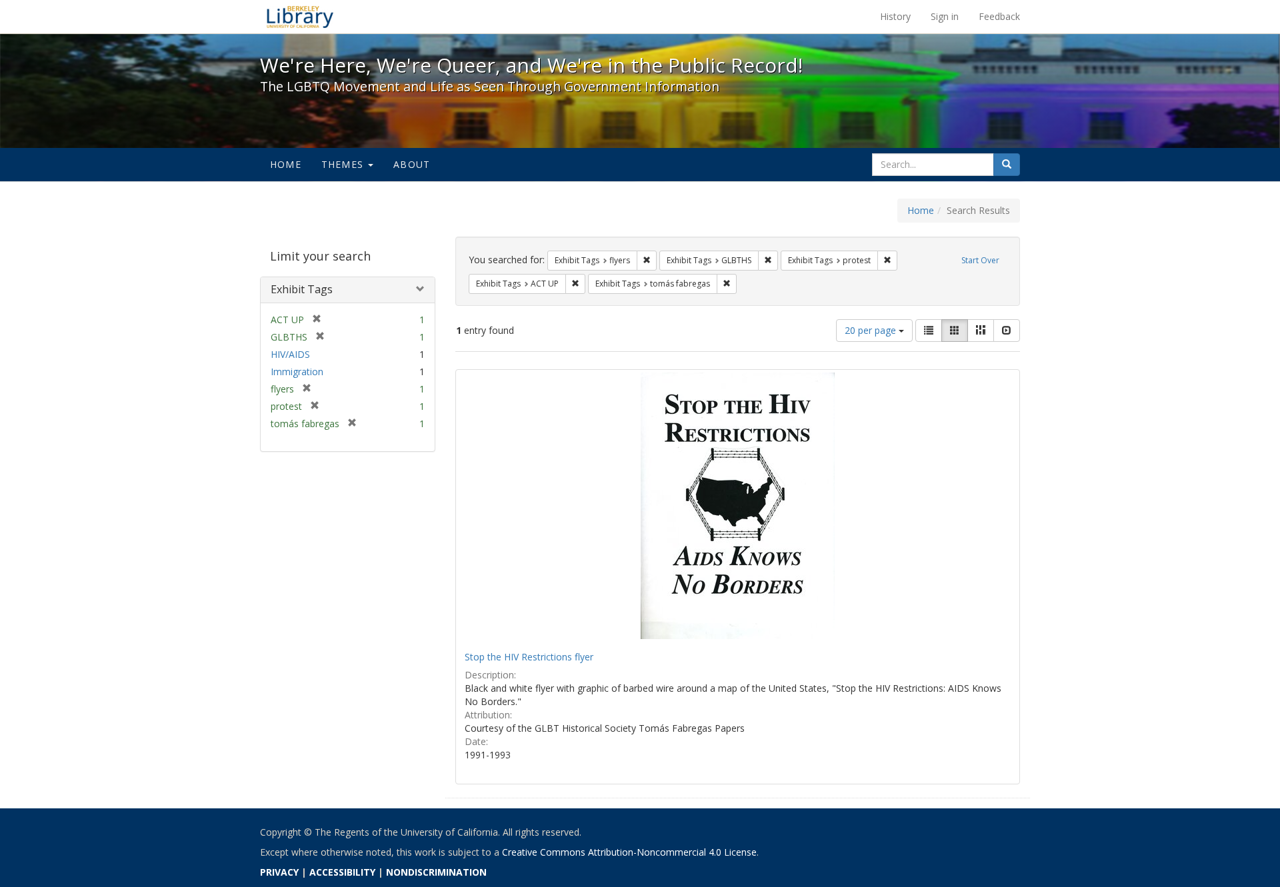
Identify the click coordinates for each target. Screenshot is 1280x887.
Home (285, 164)
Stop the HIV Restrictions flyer (529, 656)
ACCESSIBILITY (342, 872)
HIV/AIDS (290, 354)
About (411, 164)
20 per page (872, 330)
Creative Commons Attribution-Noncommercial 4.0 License (629, 852)
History (895, 16)
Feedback (999, 16)
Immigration (297, 371)
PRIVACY (279, 872)
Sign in (945, 16)
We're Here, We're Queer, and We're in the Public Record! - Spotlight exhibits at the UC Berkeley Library (300, 16)
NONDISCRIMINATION (436, 872)
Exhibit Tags (302, 289)
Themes (344, 164)
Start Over (980, 260)
